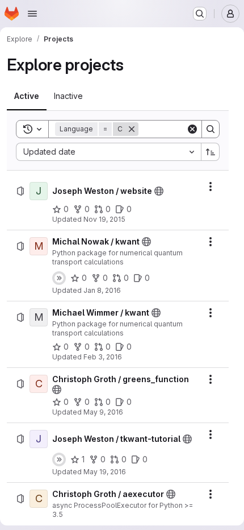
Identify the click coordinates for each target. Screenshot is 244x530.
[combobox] (108, 152)
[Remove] (131, 129)
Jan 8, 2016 (102, 290)
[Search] (210, 129)
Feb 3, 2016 (102, 357)
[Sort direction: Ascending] (210, 152)
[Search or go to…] (200, 13)
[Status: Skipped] (59, 278)
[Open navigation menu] (32, 14)
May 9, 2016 (103, 412)
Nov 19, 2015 (104, 219)
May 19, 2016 (104, 471)
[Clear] (192, 129)
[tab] (27, 96)
